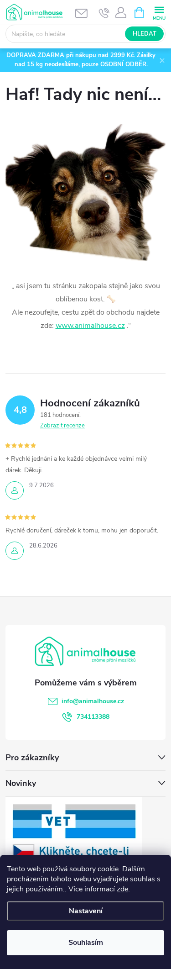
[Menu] (159, 12)
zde (122, 889)
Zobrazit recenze (62, 425)
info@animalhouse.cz (93, 701)
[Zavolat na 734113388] (104, 13)
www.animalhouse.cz (90, 326)
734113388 (93, 716)
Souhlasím (85, 942)
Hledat (144, 34)
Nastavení (86, 911)
